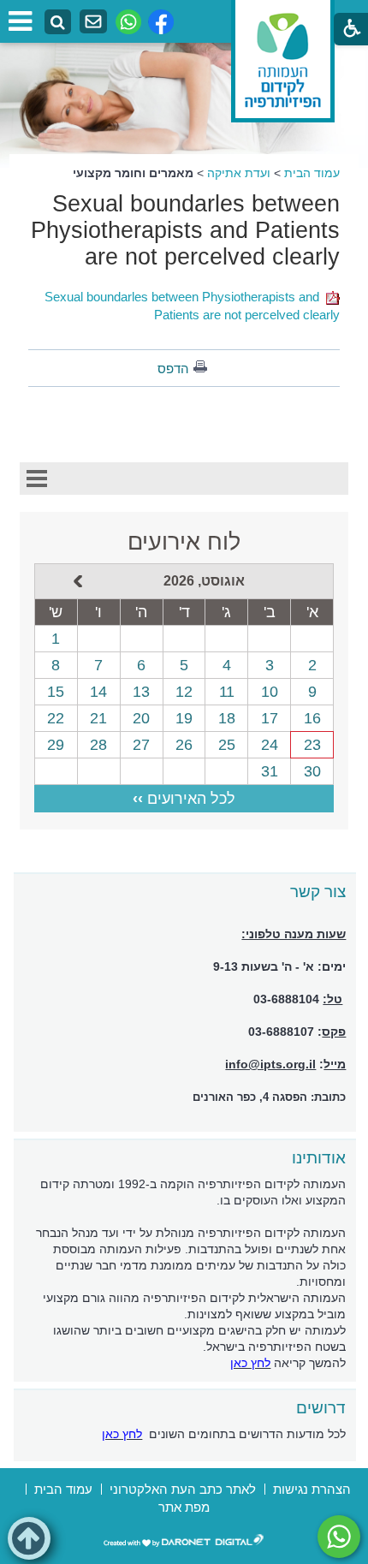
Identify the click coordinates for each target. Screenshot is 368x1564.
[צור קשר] (93, 22)
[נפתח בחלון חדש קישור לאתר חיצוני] (339, 1536)
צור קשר (318, 892)
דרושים (321, 1408)
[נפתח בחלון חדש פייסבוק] (161, 21)
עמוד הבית (312, 173)
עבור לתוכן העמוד (184, 16)
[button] (29, 1538)
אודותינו (319, 1158)
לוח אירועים (184, 542)
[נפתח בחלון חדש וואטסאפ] (128, 21)
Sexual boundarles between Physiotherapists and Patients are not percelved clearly (185, 230)
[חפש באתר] (57, 23)
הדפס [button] (173, 368)
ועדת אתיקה (238, 173)
